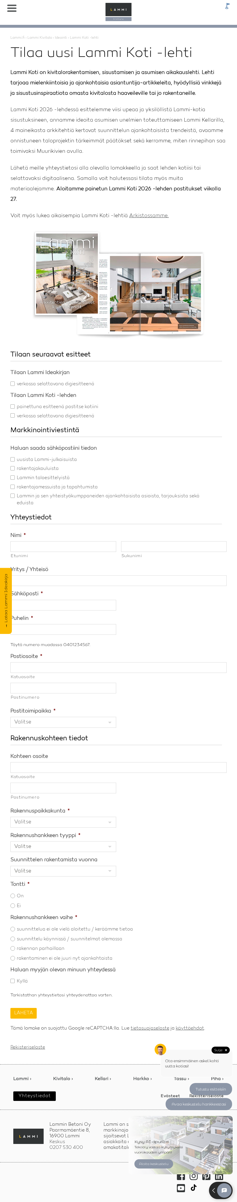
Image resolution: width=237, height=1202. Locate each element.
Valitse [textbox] (22, 722)
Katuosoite (23, 677)
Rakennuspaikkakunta (40, 811)
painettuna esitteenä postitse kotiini (57, 407)
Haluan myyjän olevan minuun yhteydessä (63, 969)
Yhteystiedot (34, 1096)
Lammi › (22, 1079)
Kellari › (103, 1079)
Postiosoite (26, 656)
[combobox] (63, 722)
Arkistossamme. (149, 215)
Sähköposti (26, 593)
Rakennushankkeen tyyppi (45, 835)
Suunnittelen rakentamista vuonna (53, 859)
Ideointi (61, 38)
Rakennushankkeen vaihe (43, 917)
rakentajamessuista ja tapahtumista (57, 487)
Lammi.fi (17, 38)
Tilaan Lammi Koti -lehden (43, 395)
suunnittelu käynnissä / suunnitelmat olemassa (69, 939)
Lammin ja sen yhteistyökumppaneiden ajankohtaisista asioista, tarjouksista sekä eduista (108, 499)
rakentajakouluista (38, 468)
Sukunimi (131, 556)
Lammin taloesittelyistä (43, 478)
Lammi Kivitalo (39, 38)
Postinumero (25, 697)
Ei (19, 906)
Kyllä (22, 981)
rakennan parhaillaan (40, 948)
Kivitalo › (63, 1079)
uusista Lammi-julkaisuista (47, 459)
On (20, 896)
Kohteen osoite (29, 756)
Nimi (18, 535)
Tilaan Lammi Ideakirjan (40, 372)
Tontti (19, 884)
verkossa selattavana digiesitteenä (55, 384)
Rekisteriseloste (27, 1047)
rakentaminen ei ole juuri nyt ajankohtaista (64, 958)
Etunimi (19, 556)
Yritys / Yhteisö (29, 569)
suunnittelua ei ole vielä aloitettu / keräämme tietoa (75, 929)
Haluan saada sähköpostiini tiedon (53, 448)
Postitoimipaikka (32, 711)
